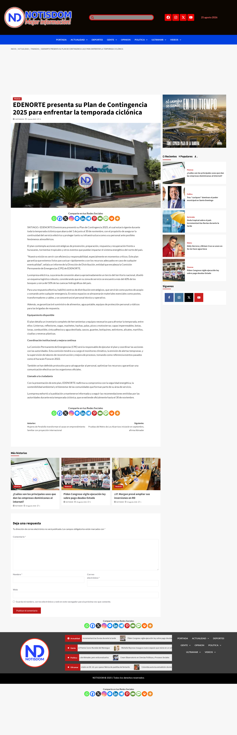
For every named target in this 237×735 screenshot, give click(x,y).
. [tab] (197, 156)
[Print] (111, 218)
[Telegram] (88, 218)
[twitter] (188, 297)
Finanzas (17, 99)
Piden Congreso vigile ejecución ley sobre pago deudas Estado (85, 496)
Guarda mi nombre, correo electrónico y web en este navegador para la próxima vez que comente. (63, 601)
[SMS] (105, 218)
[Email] (100, 218)
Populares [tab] (186, 156)
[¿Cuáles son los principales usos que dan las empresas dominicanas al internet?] (35, 474)
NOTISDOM (19, 119)
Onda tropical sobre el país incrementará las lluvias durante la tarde (203, 223)
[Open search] (92, 17)
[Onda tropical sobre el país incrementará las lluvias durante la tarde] (174, 221)
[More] (117, 218)
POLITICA (140, 39)
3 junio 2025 (31, 119)
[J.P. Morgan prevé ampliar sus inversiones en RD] (136, 474)
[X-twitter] (183, 17)
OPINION (126, 39)
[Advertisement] (118, 72)
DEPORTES (97, 39)
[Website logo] (43, 17)
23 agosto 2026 (132, 502)
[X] (65, 218)
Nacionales (191, 217)
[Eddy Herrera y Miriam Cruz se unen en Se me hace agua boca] (174, 245)
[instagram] (179, 297)
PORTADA (61, 39)
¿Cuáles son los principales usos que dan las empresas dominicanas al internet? (34, 498)
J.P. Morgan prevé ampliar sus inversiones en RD (132, 496)
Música (189, 243)
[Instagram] (175, 17)
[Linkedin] (82, 218)
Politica (189, 194)
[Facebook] (168, 17)
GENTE (110, 39)
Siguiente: (116, 427)
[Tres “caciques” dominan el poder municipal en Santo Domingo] (174, 197)
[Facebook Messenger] (77, 218)
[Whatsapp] (54, 218)
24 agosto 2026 (31, 506)
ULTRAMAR (157, 39)
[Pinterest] (94, 218)
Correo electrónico (93, 576)
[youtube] (198, 297)
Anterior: (56, 427)
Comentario (19, 536)
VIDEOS (174, 39)
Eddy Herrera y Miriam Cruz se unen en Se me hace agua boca (204, 247)
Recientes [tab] (171, 156)
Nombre (17, 574)
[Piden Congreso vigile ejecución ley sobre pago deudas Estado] (85, 474)
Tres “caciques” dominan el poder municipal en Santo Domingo (202, 199)
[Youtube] (190, 17)
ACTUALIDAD (78, 39)
